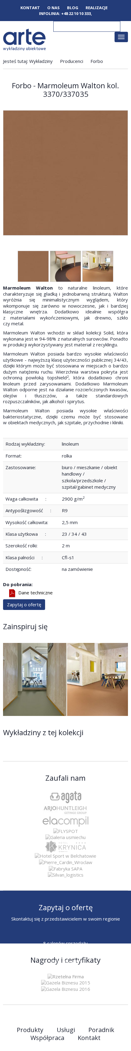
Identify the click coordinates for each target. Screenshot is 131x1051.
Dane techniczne (35, 593)
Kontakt (30, 7)
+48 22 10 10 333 (76, 13)
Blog (72, 7)
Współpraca (47, 1038)
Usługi (66, 1030)
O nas (53, 7)
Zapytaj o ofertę (24, 604)
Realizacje (97, 7)
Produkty (30, 1030)
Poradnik (101, 1030)
